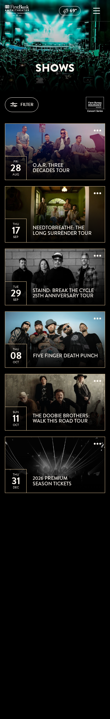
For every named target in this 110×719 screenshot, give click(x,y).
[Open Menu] (96, 10)
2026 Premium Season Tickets (52, 481)
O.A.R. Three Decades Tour (51, 168)
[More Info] (97, 131)
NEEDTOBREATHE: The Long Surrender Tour (62, 230)
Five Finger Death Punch (65, 356)
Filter (26, 104)
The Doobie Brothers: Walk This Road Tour (61, 418)
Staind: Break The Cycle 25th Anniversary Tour (63, 293)
